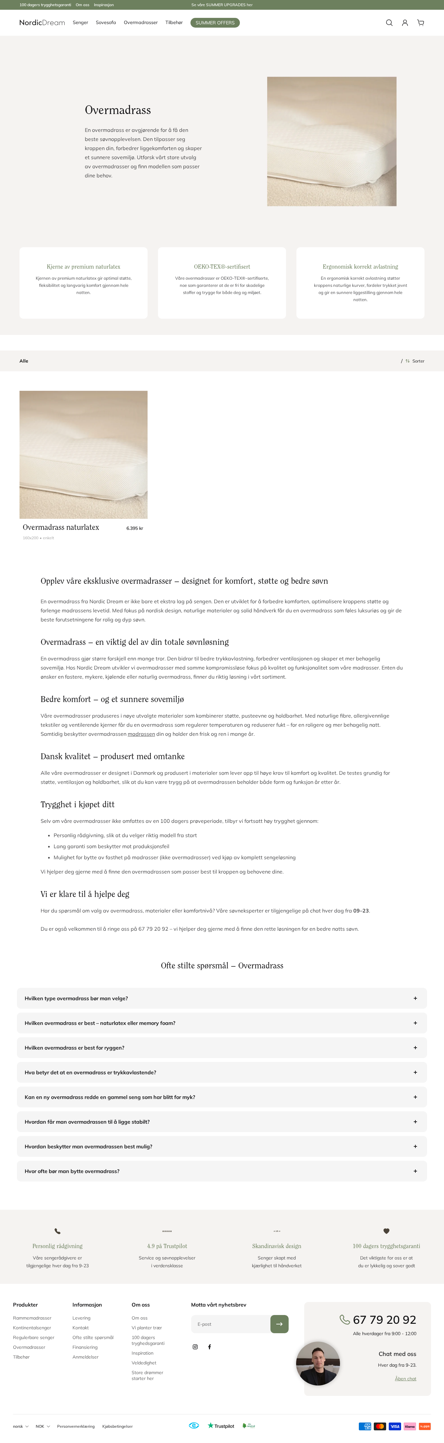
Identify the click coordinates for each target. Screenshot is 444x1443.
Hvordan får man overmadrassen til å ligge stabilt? (87, 1121)
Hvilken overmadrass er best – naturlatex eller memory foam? (100, 1023)
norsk (18, 1426)
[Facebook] (209, 1347)
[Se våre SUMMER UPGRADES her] (222, 5)
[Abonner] (279, 1324)
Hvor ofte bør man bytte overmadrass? (72, 1171)
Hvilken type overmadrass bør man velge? (76, 998)
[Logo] (42, 23)
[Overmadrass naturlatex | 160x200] (84, 455)
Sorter (418, 361)
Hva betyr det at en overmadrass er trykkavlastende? (90, 1072)
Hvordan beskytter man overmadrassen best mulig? (88, 1146)
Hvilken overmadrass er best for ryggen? (74, 1047)
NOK (40, 1426)
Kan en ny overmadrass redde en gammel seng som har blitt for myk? (110, 1097)
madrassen (141, 734)
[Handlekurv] (420, 23)
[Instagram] (195, 1347)
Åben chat (405, 1379)
